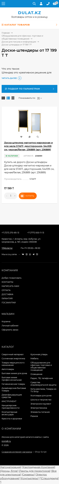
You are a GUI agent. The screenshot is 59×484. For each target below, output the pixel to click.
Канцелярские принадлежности (11, 406)
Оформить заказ (10, 329)
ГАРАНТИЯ (7, 298)
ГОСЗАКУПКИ (9, 302)
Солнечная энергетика (13, 358)
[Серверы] (28, 474)
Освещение (36, 374)
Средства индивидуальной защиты (43, 383)
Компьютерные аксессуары (9, 413)
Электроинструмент (40, 404)
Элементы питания (40, 412)
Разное (34, 416)
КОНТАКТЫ (7, 282)
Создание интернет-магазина (17, 452)
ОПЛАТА (6, 290)
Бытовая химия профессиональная (12, 378)
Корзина (6, 321)
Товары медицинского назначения (13, 363)
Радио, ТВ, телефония (41, 378)
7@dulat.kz (7, 248)
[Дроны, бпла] (9, 470)
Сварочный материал (13, 354)
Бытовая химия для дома (14, 373)
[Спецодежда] (50, 478)
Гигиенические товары (13, 384)
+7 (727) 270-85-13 (10, 232)
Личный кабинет (10, 325)
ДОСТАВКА (7, 294)
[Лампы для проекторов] (34, 470)
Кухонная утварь (39, 354)
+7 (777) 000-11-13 (35, 232)
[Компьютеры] (29, 478)
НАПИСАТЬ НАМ (10, 286)
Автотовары (8, 369)
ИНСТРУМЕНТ (9, 401)
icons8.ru (6, 441)
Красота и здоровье (12, 418)
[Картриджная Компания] (38, 467)
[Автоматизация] (10, 467)
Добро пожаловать (11, 278)
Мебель (34, 358)
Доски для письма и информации (19, 41)
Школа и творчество (40, 399)
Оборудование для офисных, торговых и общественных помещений (41, 366)
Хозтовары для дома (40, 395)
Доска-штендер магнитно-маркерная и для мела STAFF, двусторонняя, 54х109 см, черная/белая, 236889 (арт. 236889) (28, 146)
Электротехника (38, 408)
